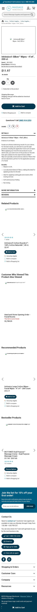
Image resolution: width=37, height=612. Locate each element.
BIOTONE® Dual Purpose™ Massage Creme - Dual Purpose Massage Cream (16, 454)
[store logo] (14, 8)
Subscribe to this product (11, 89)
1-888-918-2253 (29, 2)
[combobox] (18, 14)
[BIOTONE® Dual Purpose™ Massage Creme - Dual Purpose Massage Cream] (18, 436)
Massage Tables (25, 596)
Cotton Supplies (25, 21)
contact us (11, 521)
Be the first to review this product (11, 66)
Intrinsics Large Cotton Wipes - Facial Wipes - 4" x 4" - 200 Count (17, 388)
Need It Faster (5, 98)
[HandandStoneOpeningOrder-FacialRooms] (18, 296)
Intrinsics (13, 64)
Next (34, 234)
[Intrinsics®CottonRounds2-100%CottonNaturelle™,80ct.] (18, 222)
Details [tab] (4, 133)
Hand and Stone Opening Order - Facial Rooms (17, 316)
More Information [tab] (10, 190)
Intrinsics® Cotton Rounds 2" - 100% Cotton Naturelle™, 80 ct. (16, 244)
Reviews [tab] (5, 195)
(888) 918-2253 (25, 120)
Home (6, 21)
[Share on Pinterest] (17, 126)
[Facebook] (3, 559)
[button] (10, 259)
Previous (2, 234)
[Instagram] (9, 559)
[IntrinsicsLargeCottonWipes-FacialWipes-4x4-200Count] (18, 367)
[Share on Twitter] (13, 126)
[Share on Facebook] (9, 126)
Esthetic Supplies (14, 21)
